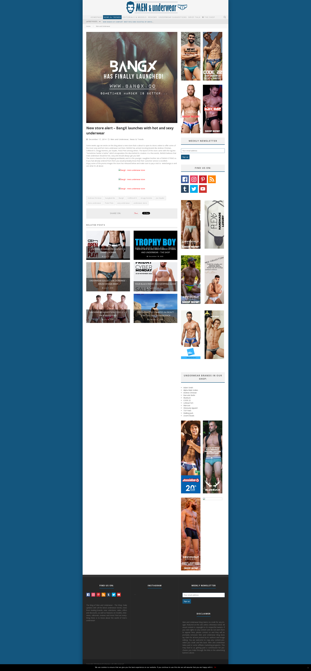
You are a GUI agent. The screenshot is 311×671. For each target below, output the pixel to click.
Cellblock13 (132, 198)
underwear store (140, 203)
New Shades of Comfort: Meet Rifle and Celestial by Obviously (129, 19)
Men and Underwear (120, 139)
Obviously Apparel (190, 408)
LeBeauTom (188, 403)
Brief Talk (194, 17)
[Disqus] (131, 359)
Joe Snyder (160, 198)
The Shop (209, 17)
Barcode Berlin (189, 395)
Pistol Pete (109, 203)
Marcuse (186, 405)
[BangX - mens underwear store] (132, 170)
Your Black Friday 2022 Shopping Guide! (155, 284)
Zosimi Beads (188, 415)
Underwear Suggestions (173, 17)
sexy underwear (123, 203)
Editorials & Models (135, 17)
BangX (121, 198)
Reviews (152, 17)
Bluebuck (187, 398)
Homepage (96, 17)
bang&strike (110, 198)
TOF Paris (187, 410)
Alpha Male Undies (190, 390)
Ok (215, 667)
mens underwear (94, 203)
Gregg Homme (146, 198)
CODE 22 (187, 400)
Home (88, 26)
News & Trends (112, 17)
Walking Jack (188, 413)
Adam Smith (188, 387)
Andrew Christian (95, 198)
